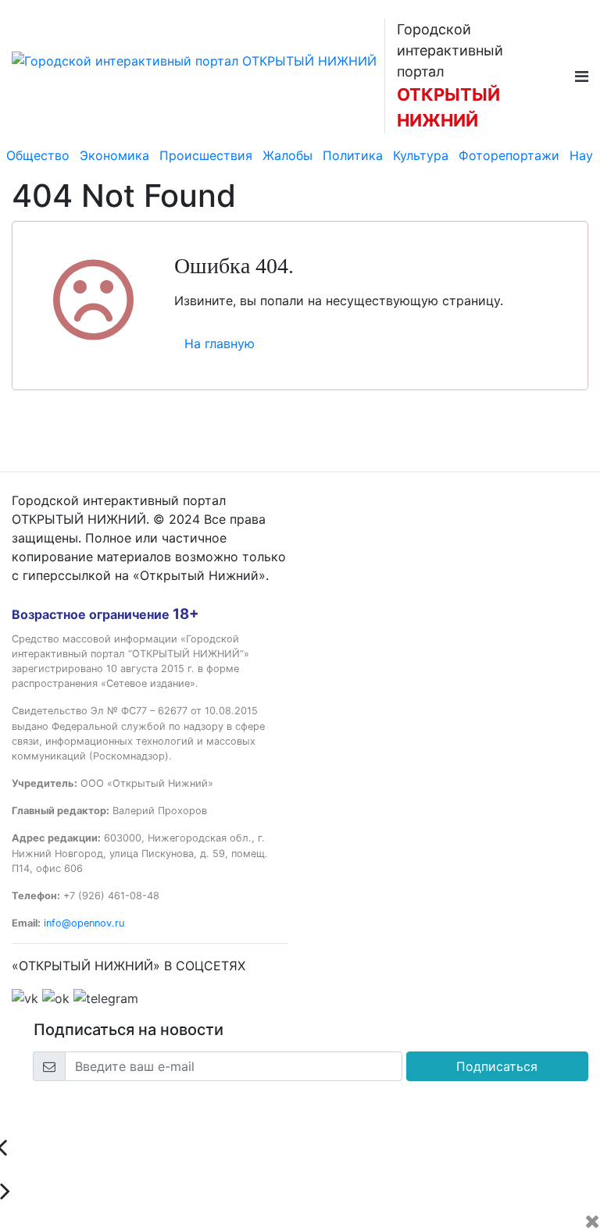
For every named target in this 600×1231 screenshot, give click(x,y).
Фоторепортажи (509, 155)
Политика (353, 155)
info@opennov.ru (84, 923)
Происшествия (205, 155)
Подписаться (497, 1066)
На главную (219, 343)
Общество (38, 155)
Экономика (114, 155)
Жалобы (287, 155)
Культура (420, 155)
